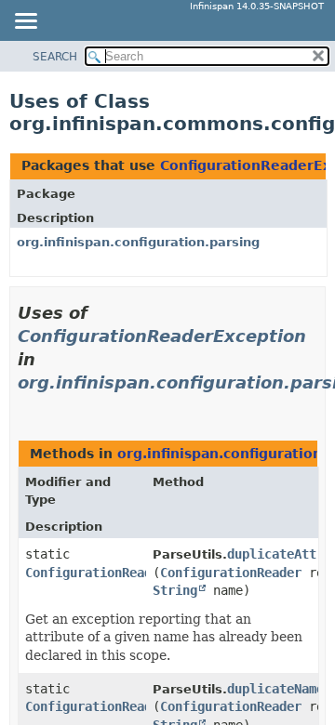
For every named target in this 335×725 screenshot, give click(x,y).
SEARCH (55, 56)
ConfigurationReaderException (162, 336)
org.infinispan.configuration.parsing (138, 242)
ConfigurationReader (231, 572)
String (175, 590)
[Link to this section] (25, 405)
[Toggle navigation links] (25, 22)
